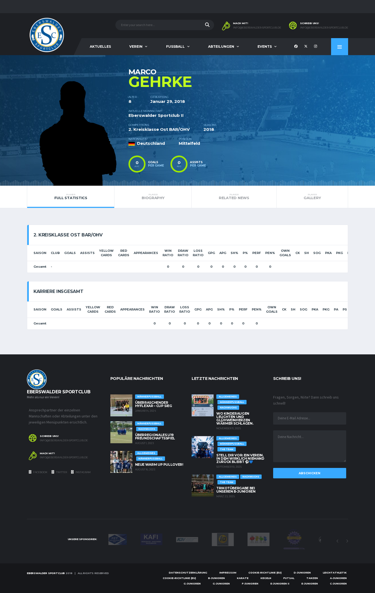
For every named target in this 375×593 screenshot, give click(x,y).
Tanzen (312, 578)
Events (265, 46)
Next (347, 541)
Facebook (40, 472)
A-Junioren (338, 578)
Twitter (61, 472)
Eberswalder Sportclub (46, 573)
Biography (153, 196)
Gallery (312, 196)
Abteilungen (221, 46)
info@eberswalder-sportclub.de (257, 27)
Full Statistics (70, 196)
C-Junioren (338, 583)
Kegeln (266, 578)
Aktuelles (100, 46)
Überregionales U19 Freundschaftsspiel (155, 436)
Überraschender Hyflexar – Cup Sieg (153, 404)
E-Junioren (309, 583)
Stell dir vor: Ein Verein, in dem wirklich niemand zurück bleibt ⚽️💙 (240, 458)
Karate (242, 578)
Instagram (83, 472)
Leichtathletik (335, 572)
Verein (135, 46)
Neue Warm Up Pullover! (159, 464)
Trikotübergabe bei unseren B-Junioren (236, 489)
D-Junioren (302, 572)
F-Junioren (250, 583)
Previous (337, 541)
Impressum (227, 572)
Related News (234, 196)
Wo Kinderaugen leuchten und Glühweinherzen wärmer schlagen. (234, 418)
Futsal (288, 578)
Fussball (175, 46)
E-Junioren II (279, 583)
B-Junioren (216, 578)
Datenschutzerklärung (188, 572)
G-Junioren (192, 583)
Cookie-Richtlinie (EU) (265, 572)
